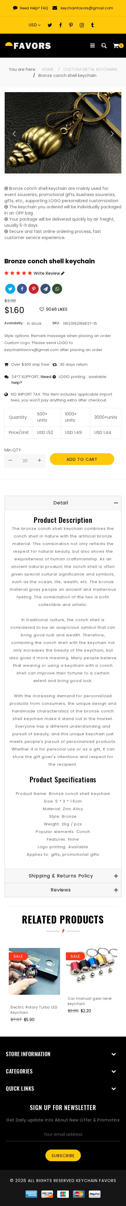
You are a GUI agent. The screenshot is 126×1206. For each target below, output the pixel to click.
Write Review (47, 273)
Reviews (61, 890)
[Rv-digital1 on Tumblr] (93, 25)
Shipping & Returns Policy (61, 875)
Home (48, 69)
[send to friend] (44, 288)
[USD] (36, 24)
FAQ (44, 8)
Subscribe (63, 1156)
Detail (60, 502)
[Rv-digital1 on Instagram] (82, 25)
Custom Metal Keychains (90, 69)
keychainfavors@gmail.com (87, 8)
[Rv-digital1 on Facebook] (61, 25)
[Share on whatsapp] (56, 288)
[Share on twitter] (9, 288)
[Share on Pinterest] (33, 288)
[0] (115, 45)
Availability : (14, 323)
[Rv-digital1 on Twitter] (50, 25)
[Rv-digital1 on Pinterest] (71, 25)
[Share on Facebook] (21, 288)
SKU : (56, 323)
